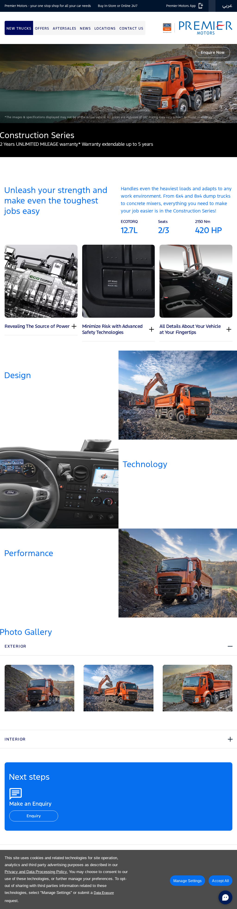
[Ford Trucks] (167, 28)
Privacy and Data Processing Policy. (36, 872)
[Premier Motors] (203, 28)
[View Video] (118, 83)
